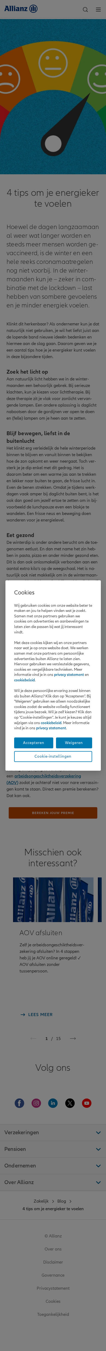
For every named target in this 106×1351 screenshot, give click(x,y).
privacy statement (69, 674)
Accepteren (33, 742)
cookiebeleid (24, 680)
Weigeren (74, 742)
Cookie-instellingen (53, 756)
